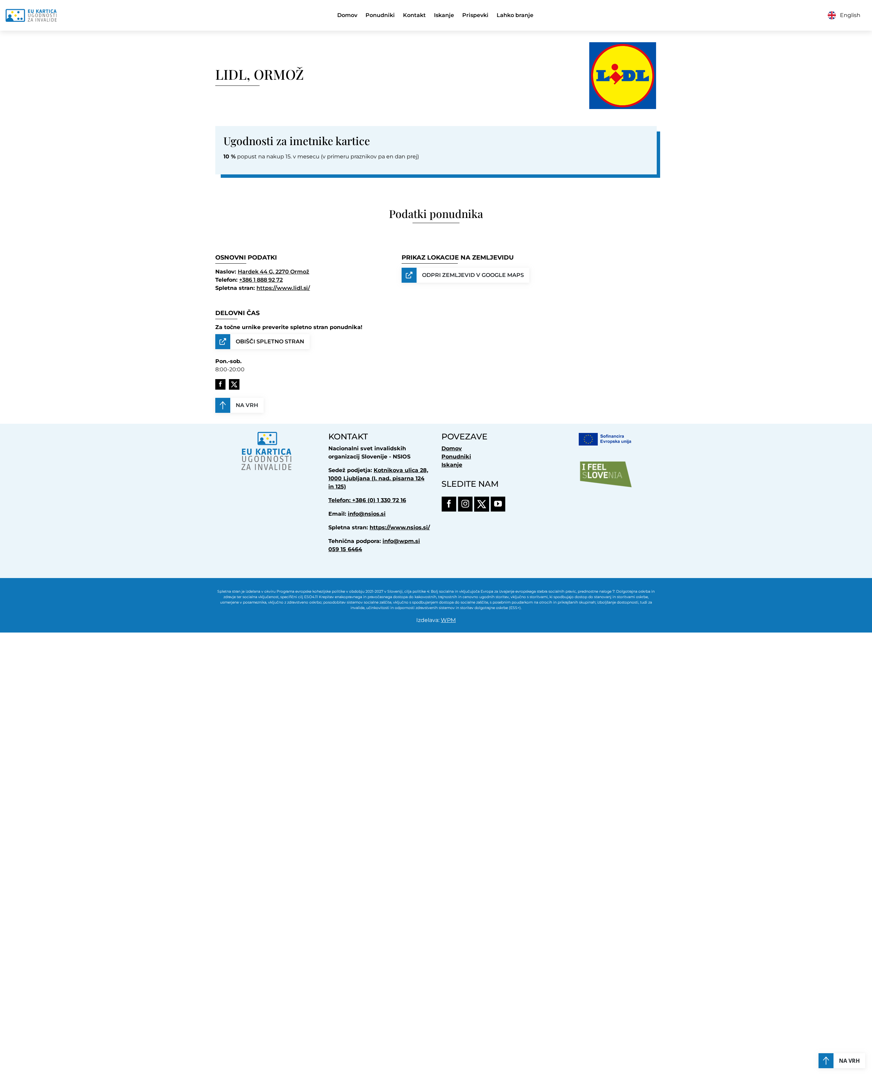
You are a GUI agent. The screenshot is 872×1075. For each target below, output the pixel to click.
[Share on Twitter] (234, 384)
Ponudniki (380, 15)
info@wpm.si (401, 541)
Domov (347, 15)
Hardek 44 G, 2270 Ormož (273, 271)
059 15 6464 (345, 549)
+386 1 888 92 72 (261, 280)
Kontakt (414, 15)
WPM (448, 620)
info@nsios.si (367, 514)
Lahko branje (515, 15)
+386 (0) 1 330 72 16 (379, 500)
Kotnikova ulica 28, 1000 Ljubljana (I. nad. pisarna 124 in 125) (378, 478)
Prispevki (475, 15)
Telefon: (340, 500)
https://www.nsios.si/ (400, 527)
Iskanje (444, 15)
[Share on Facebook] (220, 384)
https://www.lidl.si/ (283, 288)
